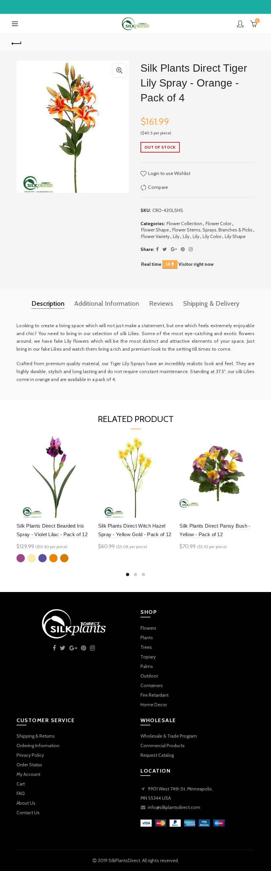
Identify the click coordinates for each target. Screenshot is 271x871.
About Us (26, 803)
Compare (158, 187)
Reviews (161, 303)
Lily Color (212, 236)
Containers (151, 685)
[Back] (17, 42)
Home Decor (153, 705)
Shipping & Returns (36, 736)
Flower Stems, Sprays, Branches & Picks (212, 230)
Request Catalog (157, 755)
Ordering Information (38, 746)
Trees (146, 647)
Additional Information (106, 303)
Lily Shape (235, 236)
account (240, 24)
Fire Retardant (154, 695)
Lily (176, 236)
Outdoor (149, 676)
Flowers (148, 628)
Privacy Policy (30, 755)
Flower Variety (155, 236)
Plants (146, 638)
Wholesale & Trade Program (168, 736)
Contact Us (28, 813)
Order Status (29, 765)
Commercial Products (162, 746)
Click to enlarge (119, 70)
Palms (146, 666)
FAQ (21, 793)
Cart (21, 784)
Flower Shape (155, 230)
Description (47, 303)
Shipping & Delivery (211, 303)
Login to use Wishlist (168, 173)
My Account (28, 774)
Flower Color (218, 223)
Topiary (148, 657)
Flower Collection (184, 223)
